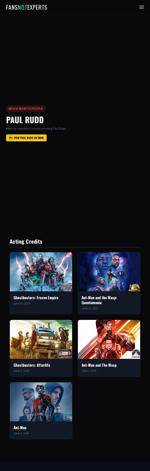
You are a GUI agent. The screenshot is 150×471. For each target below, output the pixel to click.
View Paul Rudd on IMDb (29, 138)
